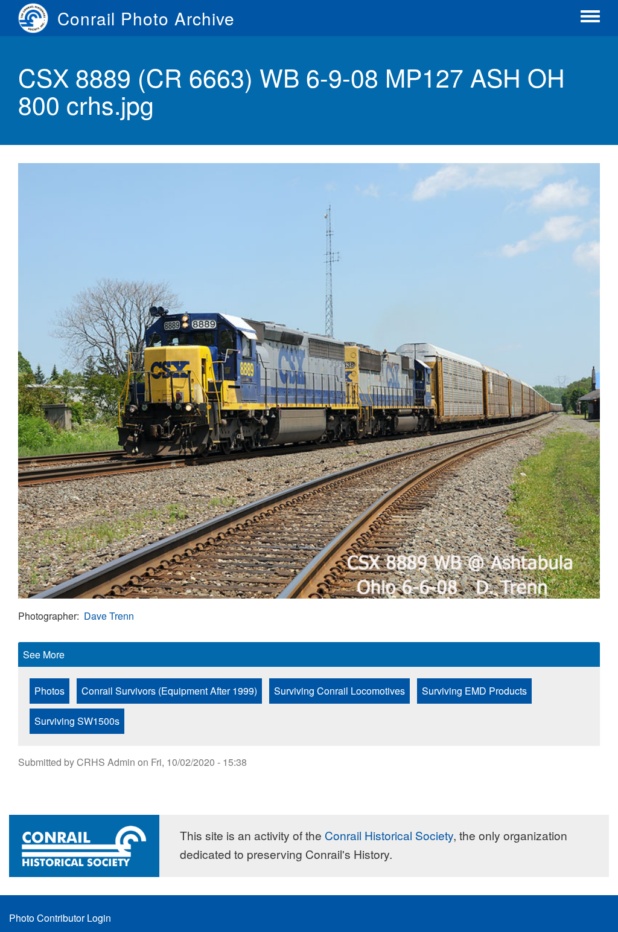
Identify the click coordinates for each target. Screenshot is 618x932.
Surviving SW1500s (76, 721)
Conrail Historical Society (389, 835)
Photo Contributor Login (60, 918)
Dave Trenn (109, 616)
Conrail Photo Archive (146, 18)
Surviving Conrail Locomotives (339, 691)
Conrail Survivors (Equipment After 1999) (169, 691)
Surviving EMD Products (474, 691)
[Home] (37, 18)
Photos (49, 691)
